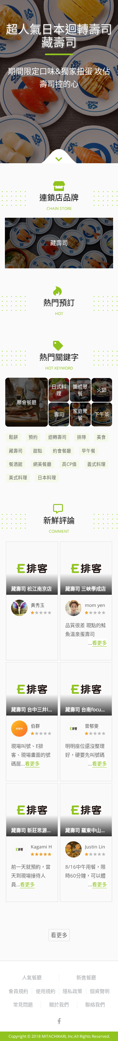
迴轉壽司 (57, 437)
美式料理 (18, 478)
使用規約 (45, 991)
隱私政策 (72, 991)
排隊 (81, 437)
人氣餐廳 (32, 977)
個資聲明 (99, 991)
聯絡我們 (95, 1004)
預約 (33, 437)
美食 (101, 437)
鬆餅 (13, 437)
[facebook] (59, 1021)
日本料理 (47, 478)
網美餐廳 (42, 464)
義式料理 (96, 464)
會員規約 (18, 991)
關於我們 (59, 1004)
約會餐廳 (62, 451)
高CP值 (69, 464)
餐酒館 (16, 464)
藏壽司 (16, 451)
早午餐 (88, 451)
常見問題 (23, 1004)
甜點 (37, 451)
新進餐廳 (86, 977)
